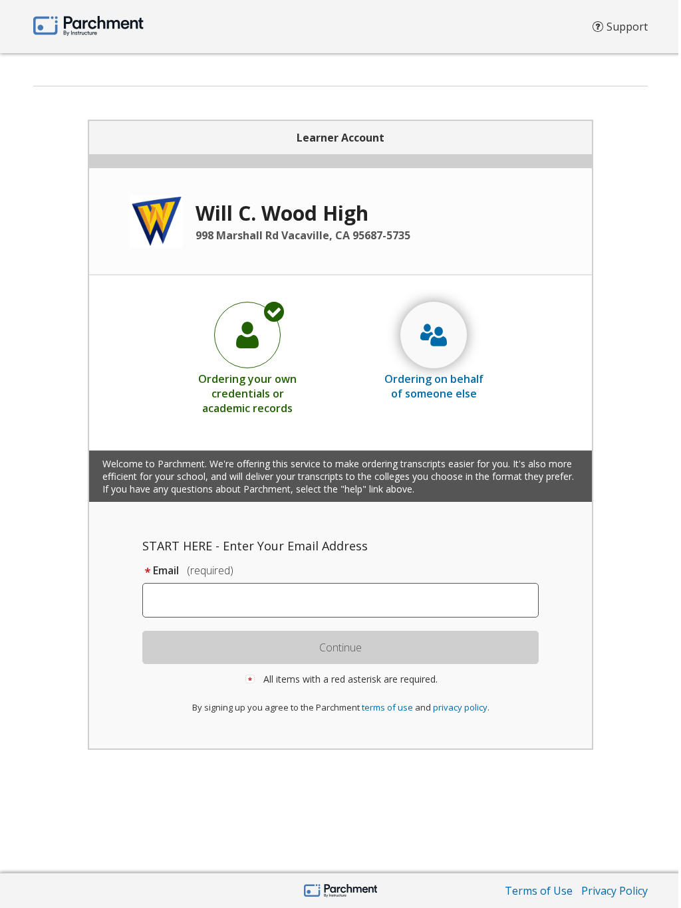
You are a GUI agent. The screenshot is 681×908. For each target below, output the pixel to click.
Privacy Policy (614, 890)
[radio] (247, 357)
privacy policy (460, 707)
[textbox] (347, 600)
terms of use (387, 707)
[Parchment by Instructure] (341, 891)
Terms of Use (539, 890)
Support (627, 26)
